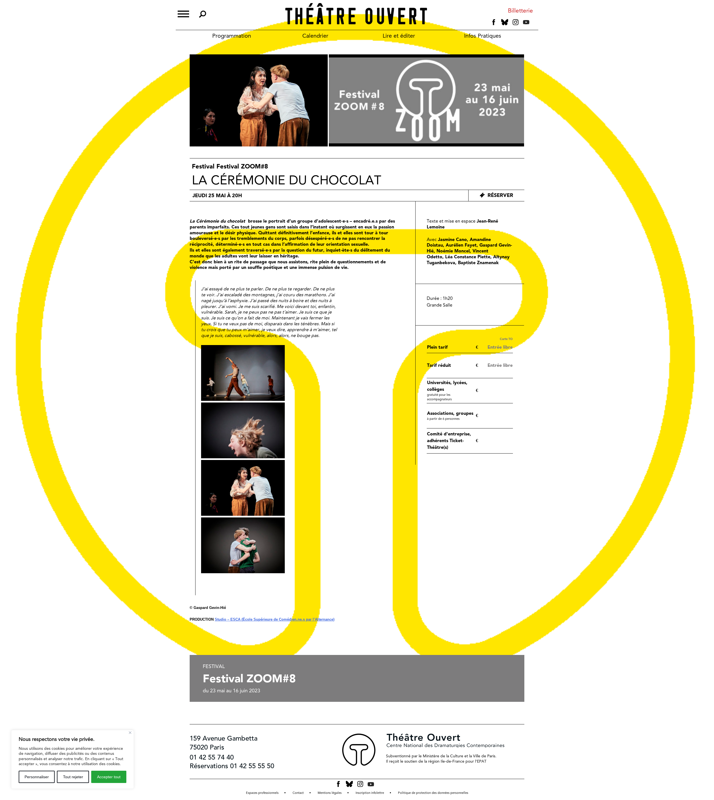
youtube (526, 22)
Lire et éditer (399, 35)
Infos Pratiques (482, 35)
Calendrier (315, 35)
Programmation (231, 35)
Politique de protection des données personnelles (433, 793)
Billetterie (520, 11)
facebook (494, 22)
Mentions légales (330, 793)
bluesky (505, 22)
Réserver (500, 195)
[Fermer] (130, 732)
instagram (515, 22)
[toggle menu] (183, 13)
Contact (298, 793)
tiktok (534, 23)
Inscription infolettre (370, 793)
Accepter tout (108, 777)
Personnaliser (37, 777)
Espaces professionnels (262, 793)
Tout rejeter (73, 777)
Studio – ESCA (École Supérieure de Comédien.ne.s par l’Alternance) (274, 619)
